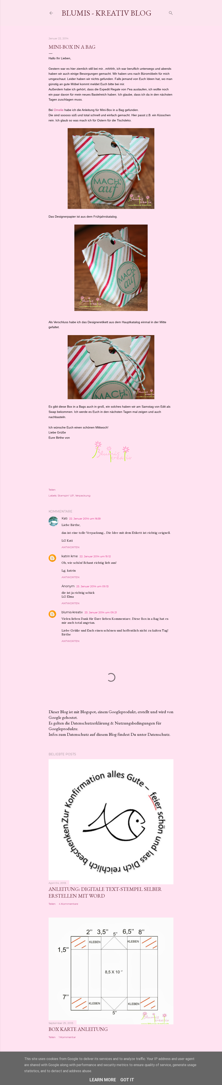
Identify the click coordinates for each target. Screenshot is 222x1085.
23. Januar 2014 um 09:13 (92, 586)
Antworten (70, 547)
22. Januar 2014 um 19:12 (95, 556)
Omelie (59, 110)
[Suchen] (170, 12)
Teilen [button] (52, 489)
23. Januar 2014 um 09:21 (101, 612)
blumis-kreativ (72, 612)
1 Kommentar (67, 1037)
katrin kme (70, 556)
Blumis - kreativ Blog (107, 13)
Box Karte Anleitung (78, 1029)
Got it (127, 1079)
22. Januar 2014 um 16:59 (85, 518)
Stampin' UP (66, 495)
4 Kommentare (68, 903)
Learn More (103, 1079)
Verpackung (82, 495)
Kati (64, 518)
